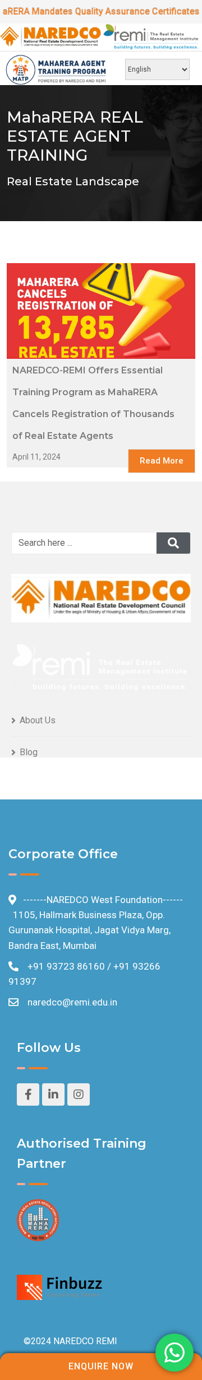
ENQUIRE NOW (101, 1366)
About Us (38, 720)
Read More (161, 461)
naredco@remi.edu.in (72, 1002)
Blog (29, 752)
